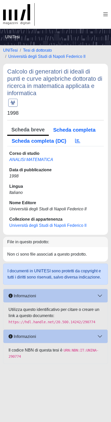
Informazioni (24, 296)
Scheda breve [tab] (28, 129)
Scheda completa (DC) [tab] (39, 141)
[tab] (78, 141)
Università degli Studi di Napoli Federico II (46, 56)
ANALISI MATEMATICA (31, 159)
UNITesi (10, 50)
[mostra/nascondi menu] (105, 14)
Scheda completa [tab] (74, 130)
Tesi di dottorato (37, 50)
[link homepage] (19, 14)
